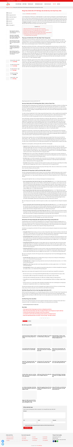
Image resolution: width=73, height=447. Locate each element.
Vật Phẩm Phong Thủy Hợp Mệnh (30, 35)
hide (39, 26)
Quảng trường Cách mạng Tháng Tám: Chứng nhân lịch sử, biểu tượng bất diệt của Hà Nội (15, 47)
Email (39, 420)
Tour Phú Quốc (34, 440)
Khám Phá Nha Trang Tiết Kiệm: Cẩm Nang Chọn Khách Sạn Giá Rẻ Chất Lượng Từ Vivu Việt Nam (15, 52)
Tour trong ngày (10, 25)
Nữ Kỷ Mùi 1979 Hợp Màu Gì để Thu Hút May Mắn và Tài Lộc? (34, 31)
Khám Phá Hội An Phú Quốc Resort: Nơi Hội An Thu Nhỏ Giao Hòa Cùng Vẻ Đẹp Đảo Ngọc (15, 42)
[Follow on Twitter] (63, 0)
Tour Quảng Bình (34, 438)
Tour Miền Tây (45, 438)
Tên (24, 420)
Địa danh (9, 21)
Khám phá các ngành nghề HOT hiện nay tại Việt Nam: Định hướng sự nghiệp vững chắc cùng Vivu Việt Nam (15, 37)
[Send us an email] (64, 0)
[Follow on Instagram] (62, 0)
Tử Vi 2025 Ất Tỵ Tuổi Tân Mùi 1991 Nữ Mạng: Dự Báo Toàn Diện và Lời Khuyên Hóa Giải (39, 313)
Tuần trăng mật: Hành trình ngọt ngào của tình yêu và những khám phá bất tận (37, 309)
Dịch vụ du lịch (10, 19)
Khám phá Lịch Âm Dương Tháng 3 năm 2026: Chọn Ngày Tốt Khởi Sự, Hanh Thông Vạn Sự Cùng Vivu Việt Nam (43, 310)
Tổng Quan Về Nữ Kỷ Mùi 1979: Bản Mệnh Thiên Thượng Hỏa (34, 28)
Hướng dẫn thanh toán (10, 438)
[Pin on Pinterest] (46, 318)
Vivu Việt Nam (33, 13)
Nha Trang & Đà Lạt (25, 440)
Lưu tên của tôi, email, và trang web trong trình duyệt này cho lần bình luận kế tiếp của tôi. (39, 425)
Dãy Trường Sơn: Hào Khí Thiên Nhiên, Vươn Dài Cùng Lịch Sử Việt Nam (15, 32)
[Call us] (57, 441)
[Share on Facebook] (41, 318)
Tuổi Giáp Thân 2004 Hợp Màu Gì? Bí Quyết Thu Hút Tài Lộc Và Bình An (36, 312)
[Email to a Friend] (44, 318)
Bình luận (25, 411)
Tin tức (11, 7)
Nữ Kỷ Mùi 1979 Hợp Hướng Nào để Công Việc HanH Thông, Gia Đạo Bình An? (37, 32)
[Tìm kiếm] (66, 1)
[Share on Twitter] (43, 318)
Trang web (54, 420)
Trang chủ (7, 7)
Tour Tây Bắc (24, 438)
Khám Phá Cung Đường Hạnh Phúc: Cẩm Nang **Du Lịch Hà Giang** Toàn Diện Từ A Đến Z (39, 315)
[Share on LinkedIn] (48, 318)
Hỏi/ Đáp (8, 440)
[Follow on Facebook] (61, 0)
